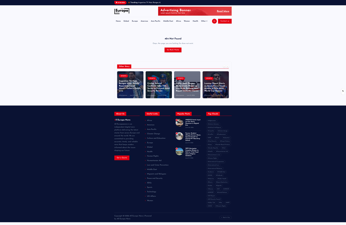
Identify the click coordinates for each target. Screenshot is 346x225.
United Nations (222, 192)
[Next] (227, 66)
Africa (178, 21)
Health (195, 21)
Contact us (224, 21)
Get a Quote (122, 158)
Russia (210, 182)
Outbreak (219, 175)
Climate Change (153, 134)
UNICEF (211, 192)
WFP (228, 202)
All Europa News (122, 120)
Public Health (222, 178)
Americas (144, 21)
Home (118, 21)
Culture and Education (156, 138)
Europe (135, 21)
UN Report (212, 196)
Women (187, 21)
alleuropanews (123, 95)
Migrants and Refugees (156, 174)
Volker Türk (212, 202)
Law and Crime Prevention (157, 165)
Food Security (213, 141)
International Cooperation (216, 161)
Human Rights (153, 156)
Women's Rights (221, 206)
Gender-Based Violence (223, 144)
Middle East (168, 21)
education (227, 137)
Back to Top (226, 217)
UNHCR (226, 189)
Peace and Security (154, 178)
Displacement (222, 134)
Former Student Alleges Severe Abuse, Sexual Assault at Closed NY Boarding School (193, 137)
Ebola (217, 137)
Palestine (211, 178)
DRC (210, 137)
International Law (214, 165)
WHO (210, 206)
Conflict (211, 134)
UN (219, 189)
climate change (223, 131)
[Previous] (224, 66)
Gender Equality (213, 148)
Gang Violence (225, 141)
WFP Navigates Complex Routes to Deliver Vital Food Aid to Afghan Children (191, 152)
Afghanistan (212, 120)
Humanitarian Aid (154, 160)
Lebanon (211, 172)
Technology (151, 192)
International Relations (215, 168)
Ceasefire (211, 131)
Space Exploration (222, 182)
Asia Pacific (155, 21)
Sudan (210, 185)
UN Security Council (215, 199)
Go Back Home (173, 50)
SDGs (149, 183)
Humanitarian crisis (214, 155)
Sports (123, 78)
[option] (130, 84)
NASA (210, 175)
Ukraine (211, 189)
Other (203, 21)
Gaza (210, 144)
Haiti (224, 148)
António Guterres (214, 124)
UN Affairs (151, 196)
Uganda (219, 185)
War (221, 202)
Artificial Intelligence (215, 127)
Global (126, 21)
